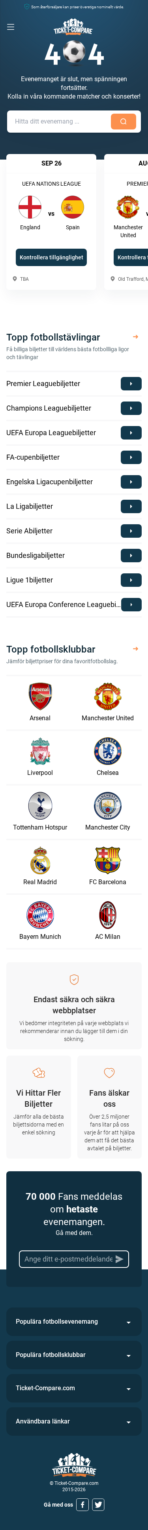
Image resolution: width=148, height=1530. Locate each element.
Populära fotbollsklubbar (51, 1355)
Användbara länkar (43, 1421)
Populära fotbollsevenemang (57, 1321)
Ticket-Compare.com (45, 1388)
